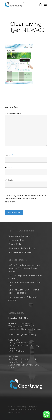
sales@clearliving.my (25, 334)
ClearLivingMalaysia (31, 329)
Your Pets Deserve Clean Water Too (24, 284)
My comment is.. (13, 113)
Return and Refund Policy (21, 248)
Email (8, 167)
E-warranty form (16, 240)
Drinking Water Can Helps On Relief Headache (23, 291)
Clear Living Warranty (19, 236)
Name (9, 155)
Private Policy (15, 244)
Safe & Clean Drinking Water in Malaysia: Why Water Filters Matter (24, 268)
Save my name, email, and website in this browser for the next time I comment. (25, 198)
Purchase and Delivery (20, 252)
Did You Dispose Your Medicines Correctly (25, 277)
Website (9, 180)
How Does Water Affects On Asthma (23, 298)
